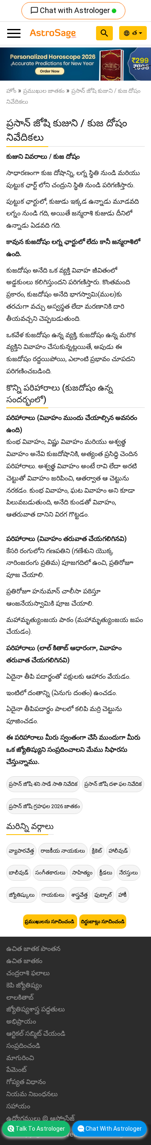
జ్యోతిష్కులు (22, 895)
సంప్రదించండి (23, 1046)
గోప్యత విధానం (26, 1082)
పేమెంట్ (16, 1070)
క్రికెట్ (97, 851)
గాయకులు (53, 895)
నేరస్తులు (128, 872)
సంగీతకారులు (50, 872)
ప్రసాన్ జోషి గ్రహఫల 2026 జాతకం (44, 806)
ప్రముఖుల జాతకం (44, 90)
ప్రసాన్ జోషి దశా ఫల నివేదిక (113, 784)
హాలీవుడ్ (118, 851)
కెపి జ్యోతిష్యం (24, 985)
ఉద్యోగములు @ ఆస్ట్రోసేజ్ (40, 1118)
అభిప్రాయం (21, 1021)
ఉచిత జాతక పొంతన (33, 949)
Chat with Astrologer (71, 10)
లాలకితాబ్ (20, 997)
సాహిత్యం (82, 872)
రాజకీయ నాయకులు (63, 851)
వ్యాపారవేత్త (21, 851)
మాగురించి (20, 1058)
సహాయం (18, 1106)
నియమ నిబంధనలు (32, 1094)
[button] (11, 64)
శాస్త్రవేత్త (79, 895)
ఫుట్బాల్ (103, 895)
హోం (11, 90)
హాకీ (122, 895)
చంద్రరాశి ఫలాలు (28, 973)
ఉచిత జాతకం (24, 961)
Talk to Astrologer (40, 1128)
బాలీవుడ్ (19, 872)
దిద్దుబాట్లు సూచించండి (103, 921)
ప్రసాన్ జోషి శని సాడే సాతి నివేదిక (43, 784)
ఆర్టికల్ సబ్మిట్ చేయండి (35, 1033)
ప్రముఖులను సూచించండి (50, 921)
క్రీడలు (105, 872)
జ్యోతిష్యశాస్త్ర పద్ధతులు (35, 1009)
